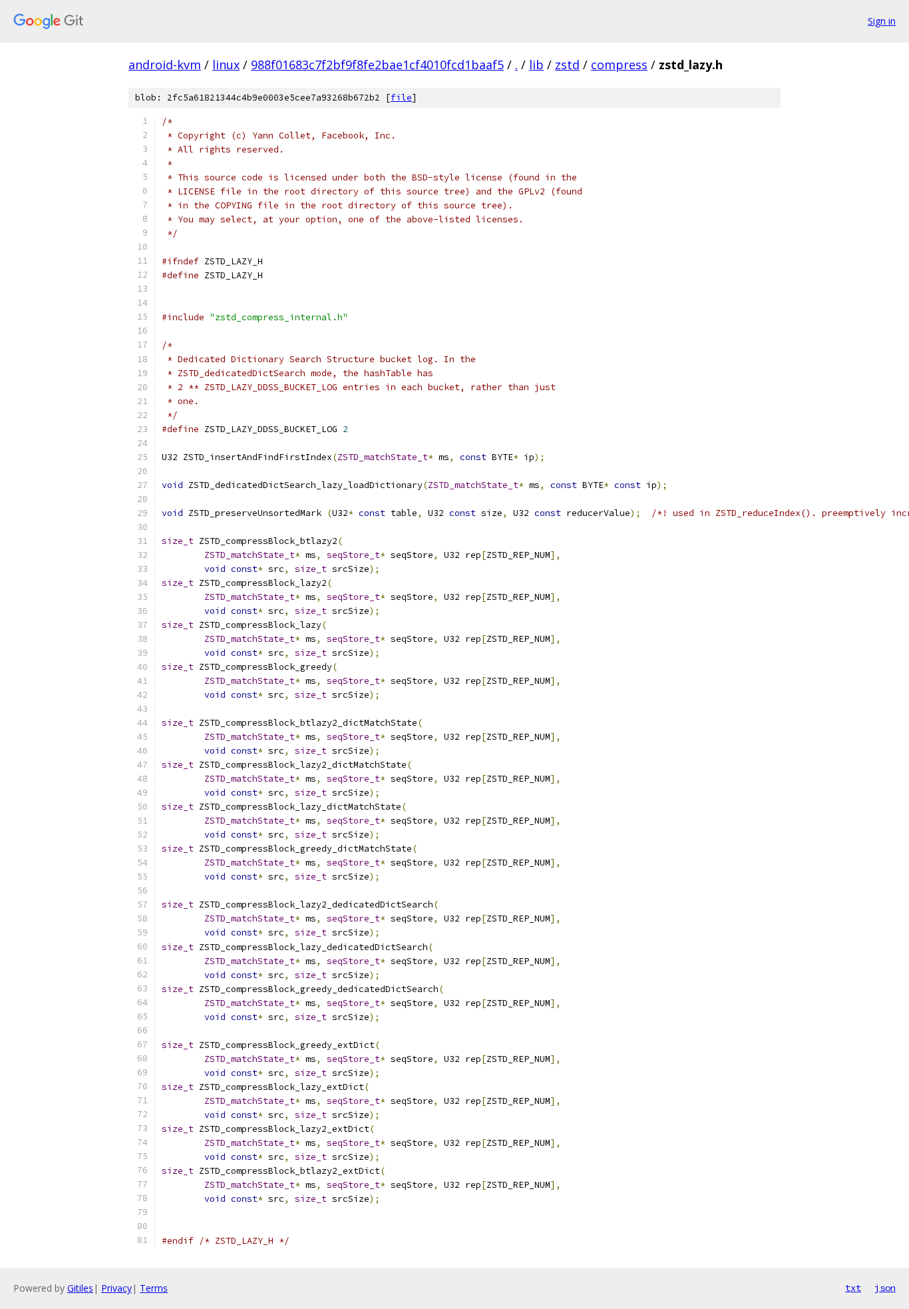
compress (619, 65)
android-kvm (164, 65)
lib (536, 65)
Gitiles (80, 1288)
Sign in (882, 21)
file (401, 97)
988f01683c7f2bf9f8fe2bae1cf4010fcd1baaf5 (377, 65)
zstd (567, 65)
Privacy (116, 1288)
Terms (154, 1288)
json (885, 1288)
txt (853, 1288)
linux (226, 65)
